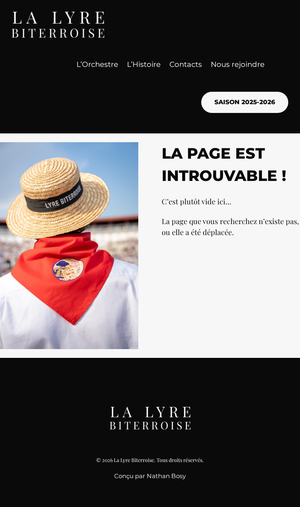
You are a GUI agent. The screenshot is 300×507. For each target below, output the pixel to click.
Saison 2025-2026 (244, 102)
